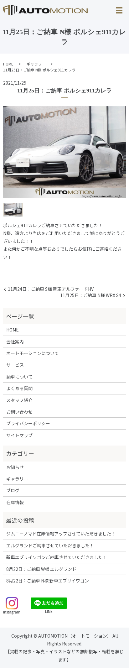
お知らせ (15, 467)
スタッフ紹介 (19, 400)
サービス (15, 365)
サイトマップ (19, 435)
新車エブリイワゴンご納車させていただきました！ (56, 557)
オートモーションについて (32, 353)
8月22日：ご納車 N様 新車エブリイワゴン (47, 580)
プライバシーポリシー (28, 423)
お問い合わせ (19, 412)
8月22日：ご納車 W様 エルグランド (41, 569)
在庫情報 (15, 502)
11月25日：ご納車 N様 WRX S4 (90, 295)
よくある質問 (19, 388)
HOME (8, 63)
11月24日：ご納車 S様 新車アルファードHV (51, 289)
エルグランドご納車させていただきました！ (50, 545)
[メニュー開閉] (119, 10)
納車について (19, 376)
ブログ (12, 490)
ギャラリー (36, 63)
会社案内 (15, 341)
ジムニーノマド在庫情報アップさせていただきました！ (61, 533)
